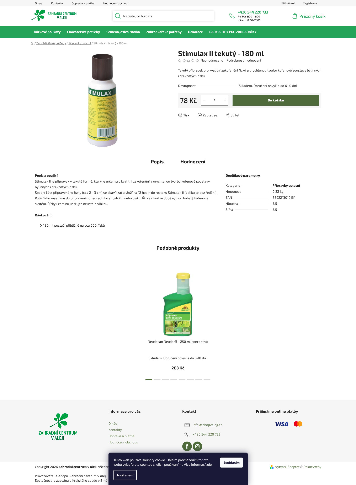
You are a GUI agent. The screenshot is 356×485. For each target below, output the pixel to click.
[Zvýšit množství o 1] (225, 100)
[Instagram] (197, 446)
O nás (38, 3)
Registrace (310, 3)
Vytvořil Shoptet (287, 467)
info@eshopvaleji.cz (207, 425)
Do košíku (276, 100)
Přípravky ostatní (286, 185)
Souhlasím (231, 462)
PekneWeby (312, 467)
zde (209, 464)
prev (128, 324)
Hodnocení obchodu (116, 3)
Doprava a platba (83, 3)
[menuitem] (47, 31)
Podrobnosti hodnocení (244, 60)
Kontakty (57, 3)
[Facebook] (187, 446)
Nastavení (125, 475)
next (227, 324)
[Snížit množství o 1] (204, 100)
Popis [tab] (157, 161)
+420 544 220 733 (253, 12)
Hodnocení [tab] (192, 161)
